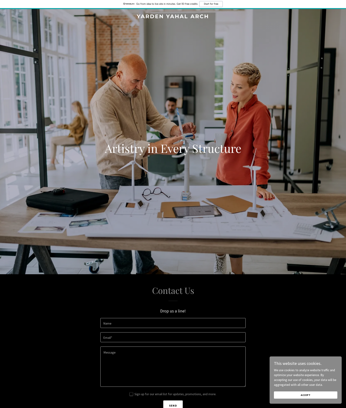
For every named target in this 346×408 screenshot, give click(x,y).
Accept (305, 395)
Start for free (211, 4)
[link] (173, 17)
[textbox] (172, 323)
